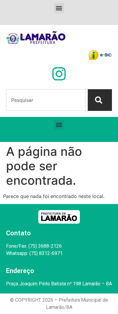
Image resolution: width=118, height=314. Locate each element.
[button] (59, 8)
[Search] (100, 100)
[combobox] (45, 100)
